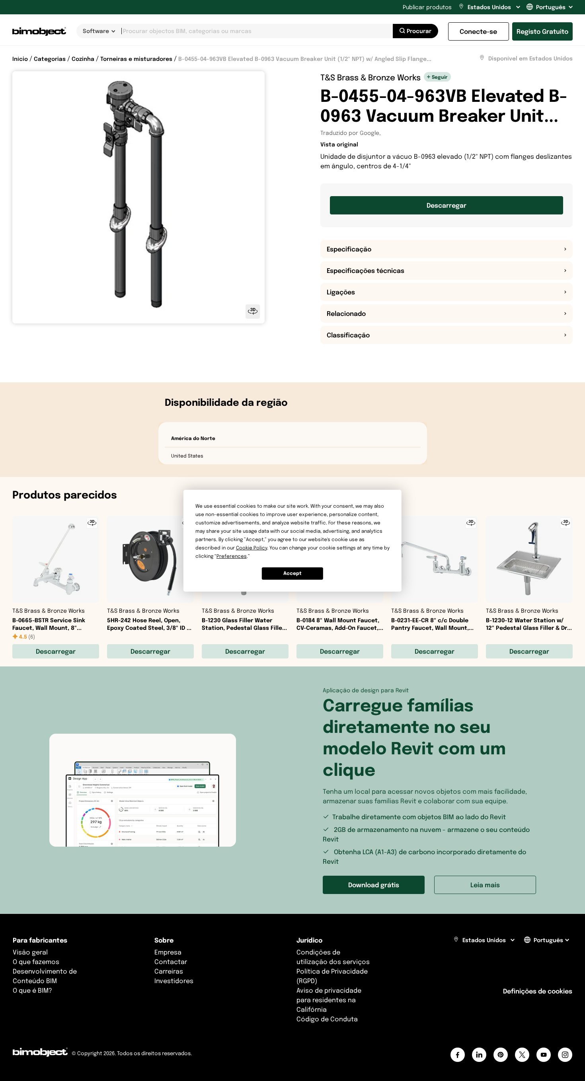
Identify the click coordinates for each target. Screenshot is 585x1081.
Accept (292, 573)
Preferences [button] (231, 556)
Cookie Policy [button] (251, 547)
